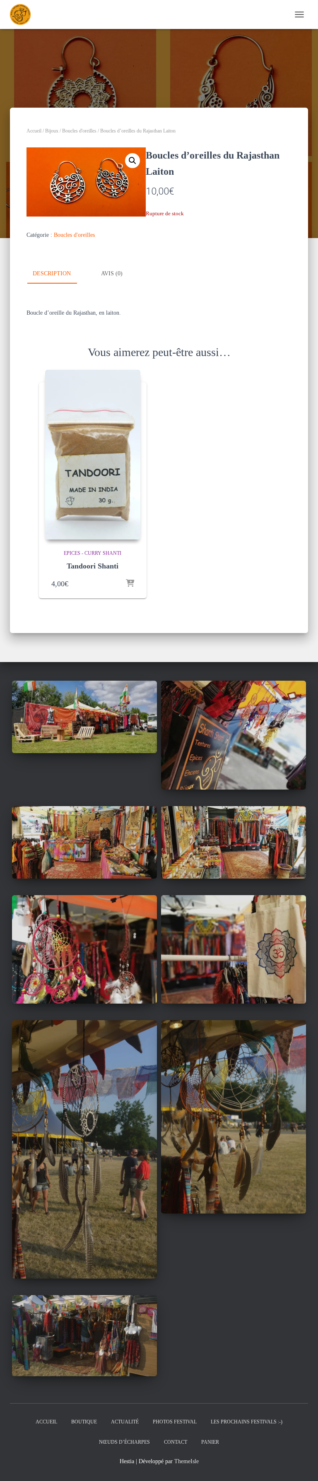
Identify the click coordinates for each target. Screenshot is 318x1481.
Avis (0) (112, 273)
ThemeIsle (186, 1461)
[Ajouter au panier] (130, 584)
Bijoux (51, 131)
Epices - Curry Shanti (92, 553)
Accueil (33, 131)
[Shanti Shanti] (23, 14)
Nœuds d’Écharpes (124, 1442)
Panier (210, 1442)
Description (52, 273)
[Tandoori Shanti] (92, 454)
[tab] (57, 274)
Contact (175, 1442)
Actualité (125, 1422)
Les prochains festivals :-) (246, 1422)
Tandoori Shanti (92, 566)
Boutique (84, 1422)
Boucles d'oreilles (79, 131)
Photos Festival (175, 1422)
